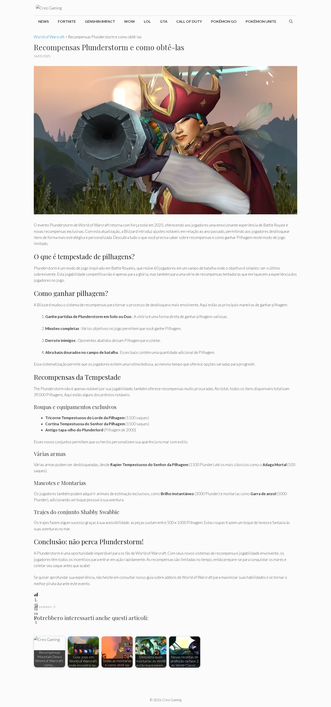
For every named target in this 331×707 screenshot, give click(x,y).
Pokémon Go (224, 21)
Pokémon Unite (261, 21)
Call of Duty (189, 21)
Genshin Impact (100, 21)
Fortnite (67, 21)
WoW (129, 21)
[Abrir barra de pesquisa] (291, 21)
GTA (163, 21)
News (43, 21)
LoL (147, 21)
